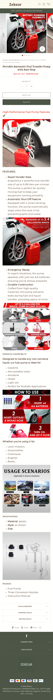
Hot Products (14, 60)
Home (5, 60)
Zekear (15, 4)
